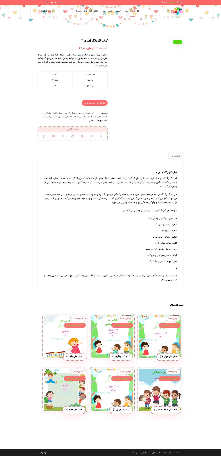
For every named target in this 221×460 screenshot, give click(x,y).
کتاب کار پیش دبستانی (81, 116)
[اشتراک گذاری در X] (92, 136)
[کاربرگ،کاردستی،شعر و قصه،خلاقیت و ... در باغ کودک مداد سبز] (178, 12)
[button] (39, 2)
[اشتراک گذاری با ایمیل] (53, 136)
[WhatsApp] (47, 3)
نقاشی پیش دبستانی (49, 116)
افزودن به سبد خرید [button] (168, 325)
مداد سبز (166, 275)
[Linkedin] (56, 3)
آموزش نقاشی (88, 113)
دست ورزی (78, 113)
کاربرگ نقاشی (102, 116)
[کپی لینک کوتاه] (44, 136)
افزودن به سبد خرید (93, 103)
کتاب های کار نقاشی (147, 275)
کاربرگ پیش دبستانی (65, 113)
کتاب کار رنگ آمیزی (65, 116)
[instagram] (60, 3)
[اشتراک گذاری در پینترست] (82, 136)
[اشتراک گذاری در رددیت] (72, 136)
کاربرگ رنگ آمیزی (50, 113)
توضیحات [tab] (176, 156)
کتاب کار (93, 116)
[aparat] (52, 3)
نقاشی (91, 120)
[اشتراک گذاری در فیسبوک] (101, 136)
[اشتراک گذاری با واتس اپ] (63, 136)
